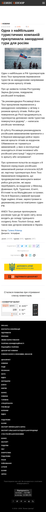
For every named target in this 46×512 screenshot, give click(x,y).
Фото (3, 374)
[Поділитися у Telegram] (26, 246)
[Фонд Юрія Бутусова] (23, 267)
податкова (5, 456)
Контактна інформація (10, 329)
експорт (4, 442)
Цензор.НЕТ (6, 360)
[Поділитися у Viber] (33, 246)
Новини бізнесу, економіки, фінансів (16, 354)
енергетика (6, 453)
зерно (3, 474)
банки (4, 423)
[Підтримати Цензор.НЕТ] (23, 277)
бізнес (4, 438)
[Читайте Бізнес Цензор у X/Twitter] (17, 501)
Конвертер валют (11, 302)
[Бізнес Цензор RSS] (32, 501)
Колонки (4, 410)
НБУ (2, 449)
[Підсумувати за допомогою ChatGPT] (22, 255)
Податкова (5, 420)
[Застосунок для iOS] (28, 501)
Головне (4, 400)
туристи (30, 239)
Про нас (4, 325)
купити (12, 306)
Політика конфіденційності (12, 343)
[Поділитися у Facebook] (18, 246)
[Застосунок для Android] (25, 501)
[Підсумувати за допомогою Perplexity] (30, 255)
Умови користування (10, 340)
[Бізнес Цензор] (13, 3)
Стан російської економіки (12, 434)
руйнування (6, 463)
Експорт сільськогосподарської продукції (19, 430)
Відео (3, 377)
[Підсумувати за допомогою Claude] (26, 255)
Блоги (3, 385)
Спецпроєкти (7, 403)
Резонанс (5, 370)
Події (3, 367)
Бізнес (4, 393)
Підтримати (6, 333)
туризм (18, 239)
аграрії (4, 467)
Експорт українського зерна (13, 427)
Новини (6, 24)
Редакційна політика (10, 347)
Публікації (5, 407)
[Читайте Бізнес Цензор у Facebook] (13, 501)
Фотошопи (5, 381)
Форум (4, 388)
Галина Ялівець (15, 230)
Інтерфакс (15, 233)
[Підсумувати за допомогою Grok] (34, 255)
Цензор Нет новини (9, 350)
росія (7, 239)
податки (4, 445)
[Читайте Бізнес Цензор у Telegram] (21, 501)
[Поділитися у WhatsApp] (29, 246)
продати (5, 306)
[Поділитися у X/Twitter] (22, 246)
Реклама (4, 336)
